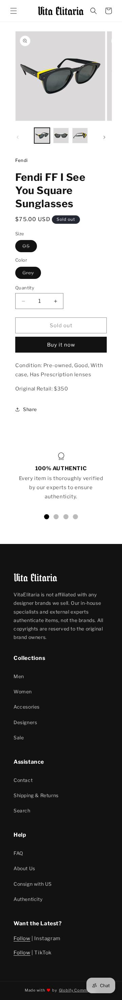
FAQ (18, 853)
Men (19, 676)
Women (23, 691)
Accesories (27, 707)
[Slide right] (104, 137)
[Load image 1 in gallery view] (42, 135)
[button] (13, 10)
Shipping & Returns (36, 795)
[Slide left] (17, 137)
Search (22, 810)
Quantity (24, 287)
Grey (31, 274)
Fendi (21, 160)
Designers (25, 722)
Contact (23, 780)
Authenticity (28, 899)
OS (29, 247)
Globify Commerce (77, 990)
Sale (19, 737)
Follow (22, 938)
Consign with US (33, 884)
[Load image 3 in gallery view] (80, 135)
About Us (24, 868)
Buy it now (61, 345)
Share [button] (30, 409)
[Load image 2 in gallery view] (61, 135)
